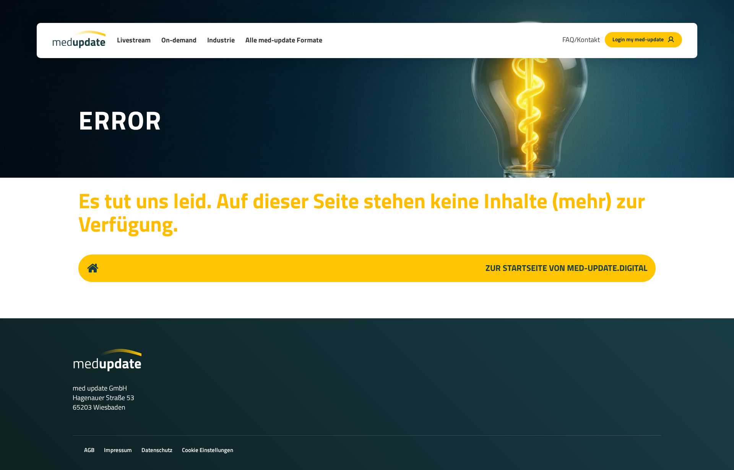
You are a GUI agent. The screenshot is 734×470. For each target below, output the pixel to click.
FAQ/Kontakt (581, 39)
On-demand (178, 40)
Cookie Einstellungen (207, 450)
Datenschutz (156, 450)
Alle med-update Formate (283, 40)
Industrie (221, 40)
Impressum (118, 450)
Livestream (134, 40)
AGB (89, 450)
